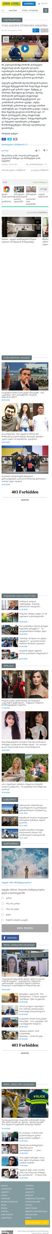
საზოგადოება (12, 20)
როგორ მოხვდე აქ (40, 182)
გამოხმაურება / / (38, 164)
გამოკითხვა (11, 843)
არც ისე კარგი (13, 903)
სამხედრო (10, 799)
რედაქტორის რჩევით (17, 357)
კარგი (9, 898)
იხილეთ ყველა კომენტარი (13, 170)
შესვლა (44, 4)
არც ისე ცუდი (12, 909)
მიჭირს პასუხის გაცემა (17, 920)
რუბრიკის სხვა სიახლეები (20, 596)
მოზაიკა (9, 666)
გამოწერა (29, 4)
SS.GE (5, 182)
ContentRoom (37, 212)
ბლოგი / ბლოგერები (30, 11)
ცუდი (8, 914)
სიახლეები (13, 11)
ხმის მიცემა (25, 928)
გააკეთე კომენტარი (39, 170)
